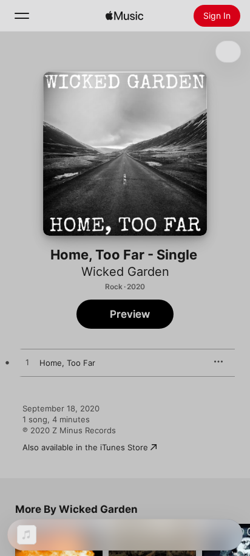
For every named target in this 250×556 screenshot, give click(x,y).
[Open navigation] (21, 15)
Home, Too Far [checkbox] (67, 363)
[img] (124, 15)
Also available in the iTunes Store (85, 447)
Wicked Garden (125, 271)
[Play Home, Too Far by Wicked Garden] (27, 362)
